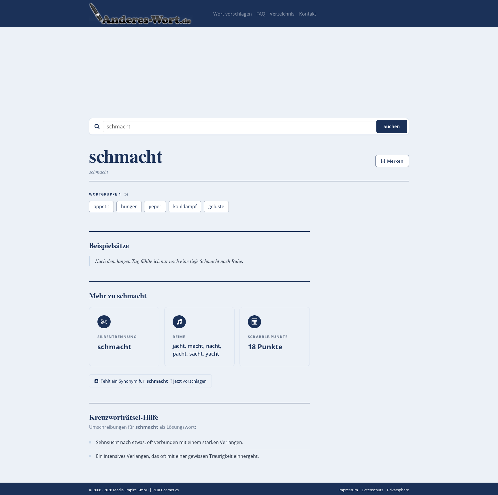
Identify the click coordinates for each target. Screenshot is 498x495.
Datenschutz (372, 489)
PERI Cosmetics (165, 489)
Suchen (392, 126)
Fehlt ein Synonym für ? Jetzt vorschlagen (154, 381)
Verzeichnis (282, 14)
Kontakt (307, 14)
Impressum (348, 489)
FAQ (260, 14)
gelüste (216, 206)
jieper (155, 206)
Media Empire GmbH (131, 489)
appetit (101, 206)
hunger (129, 206)
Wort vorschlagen (232, 14)
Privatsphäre (398, 489)
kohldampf (185, 206)
